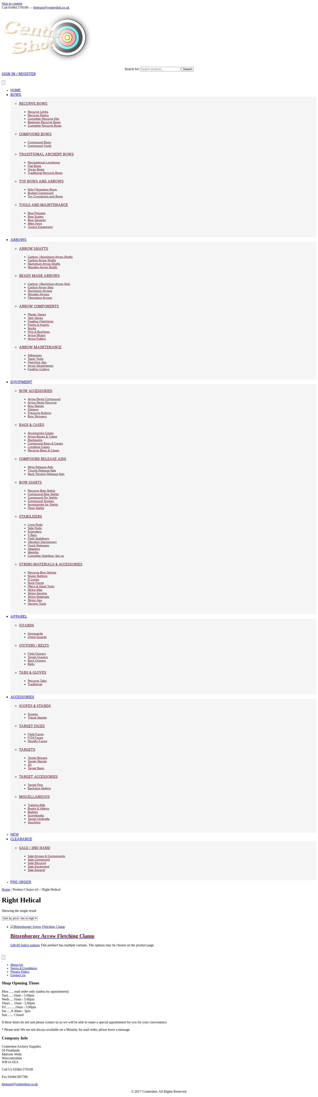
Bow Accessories (35, 390)
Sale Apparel (36, 870)
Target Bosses (37, 757)
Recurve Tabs (37, 680)
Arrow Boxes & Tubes (42, 436)
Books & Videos (38, 808)
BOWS (15, 94)
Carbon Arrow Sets (40, 287)
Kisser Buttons (37, 576)
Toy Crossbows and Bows (45, 196)
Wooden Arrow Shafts (42, 267)
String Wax (35, 589)
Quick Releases (38, 545)
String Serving (37, 593)
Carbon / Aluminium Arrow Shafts (50, 256)
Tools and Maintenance (43, 204)
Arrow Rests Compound (44, 399)
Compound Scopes (41, 501)
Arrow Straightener (40, 365)
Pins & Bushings (39, 331)
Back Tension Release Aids (46, 474)
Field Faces (36, 734)
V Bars (32, 535)
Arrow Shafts (33, 248)
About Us (16, 964)
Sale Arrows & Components (46, 856)
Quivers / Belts (34, 645)
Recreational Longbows (44, 162)
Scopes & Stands (35, 705)
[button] (19, 73)
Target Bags (36, 768)
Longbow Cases (39, 447)
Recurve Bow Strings (42, 572)
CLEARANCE (21, 839)
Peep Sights (36, 508)
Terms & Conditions (23, 968)
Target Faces (32, 726)
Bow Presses (36, 213)
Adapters (34, 549)
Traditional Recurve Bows (45, 172)
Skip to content (12, 3)
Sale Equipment (38, 866)
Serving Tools (37, 603)
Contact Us (18, 975)
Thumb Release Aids (42, 470)
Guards (26, 625)
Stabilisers (30, 516)
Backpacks (35, 440)
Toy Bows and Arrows (41, 181)
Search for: (132, 69)
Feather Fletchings (40, 321)
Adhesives (35, 355)
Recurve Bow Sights (41, 490)
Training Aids (36, 805)
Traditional (35, 684)
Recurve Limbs (38, 111)
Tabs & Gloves (32, 672)
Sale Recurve (37, 863)
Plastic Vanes (37, 314)
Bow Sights (30, 482)
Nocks (32, 328)
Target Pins (35, 785)
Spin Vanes (35, 318)
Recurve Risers (38, 115)
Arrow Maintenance (40, 347)
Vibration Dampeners (42, 542)
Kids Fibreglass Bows (42, 189)
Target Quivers (38, 657)
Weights (33, 552)
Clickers (33, 409)
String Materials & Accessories (50, 564)
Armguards (35, 633)
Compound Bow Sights (43, 494)
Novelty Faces (37, 741)
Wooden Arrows (38, 294)
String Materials (38, 596)
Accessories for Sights (43, 504)
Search (187, 69)
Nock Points (36, 583)
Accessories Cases (41, 433)
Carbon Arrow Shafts (42, 260)
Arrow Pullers (37, 338)
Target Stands (37, 761)
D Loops (33, 579)
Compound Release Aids (42, 458)
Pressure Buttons (39, 413)
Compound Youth (39, 145)
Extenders (35, 531)
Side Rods (35, 528)
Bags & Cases (31, 424)
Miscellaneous (34, 796)
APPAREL (18, 616)
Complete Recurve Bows (44, 125)
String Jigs (35, 600)
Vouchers (34, 822)
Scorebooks (36, 815)
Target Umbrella (39, 819)
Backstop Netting (39, 788)
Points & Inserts (38, 324)
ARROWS (18, 239)
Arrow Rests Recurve (42, 402)
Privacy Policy (19, 971)
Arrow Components (39, 306)
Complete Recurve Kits (43, 118)
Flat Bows (34, 166)
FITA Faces (35, 737)
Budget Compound (40, 193)
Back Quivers (37, 660)
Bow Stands (36, 406)
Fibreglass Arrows (40, 297)
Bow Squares (37, 220)
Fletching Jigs (37, 362)
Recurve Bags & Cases (43, 450)
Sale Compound (39, 859)
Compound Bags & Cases (45, 443)
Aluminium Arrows (40, 290)
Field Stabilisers (38, 538)
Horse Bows (36, 169)
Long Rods (35, 524)
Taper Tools (35, 358)
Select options (30, 945)
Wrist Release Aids (40, 467)
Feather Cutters (38, 369)
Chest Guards (37, 637)
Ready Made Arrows (39, 275)
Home (6, 889)
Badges (33, 812)
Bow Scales (35, 216)
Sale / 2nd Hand (34, 847)
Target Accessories (38, 776)
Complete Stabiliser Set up (46, 555)
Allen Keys (35, 223)
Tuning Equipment (40, 227)
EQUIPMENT (21, 382)
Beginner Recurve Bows (44, 122)
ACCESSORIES (22, 697)
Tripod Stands (37, 717)
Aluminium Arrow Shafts (44, 263)
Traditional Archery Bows (46, 154)
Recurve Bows (33, 103)
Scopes (33, 714)
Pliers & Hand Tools (41, 586)
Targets (27, 749)
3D (30, 764)
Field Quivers (37, 653)
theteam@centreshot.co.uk (51, 7)
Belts (31, 664)
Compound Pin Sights (42, 497)
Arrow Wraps (36, 335)
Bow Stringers (37, 416)
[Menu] (3, 82)
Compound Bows (35, 134)
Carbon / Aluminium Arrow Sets (49, 284)
